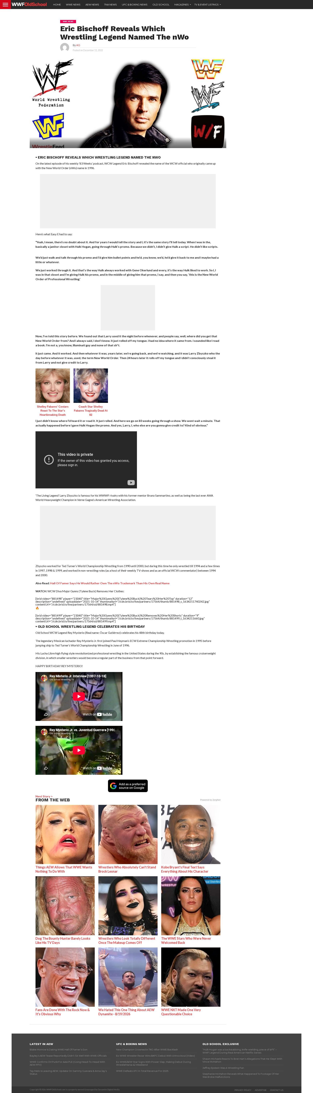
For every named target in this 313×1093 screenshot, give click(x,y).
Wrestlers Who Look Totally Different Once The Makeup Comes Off (126, 940)
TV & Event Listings (206, 4)
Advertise (260, 1090)
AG (78, 45)
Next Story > (44, 796)
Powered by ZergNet (210, 800)
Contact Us (276, 1090)
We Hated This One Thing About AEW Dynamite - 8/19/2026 (126, 1012)
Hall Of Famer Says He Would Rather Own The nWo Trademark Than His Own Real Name (110, 583)
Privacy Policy (243, 1090)
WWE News (73, 4)
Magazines (181, 4)
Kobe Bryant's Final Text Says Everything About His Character (184, 869)
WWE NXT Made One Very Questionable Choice (181, 1012)
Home (57, 4)
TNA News (110, 4)
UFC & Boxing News (134, 4)
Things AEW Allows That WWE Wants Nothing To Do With (64, 869)
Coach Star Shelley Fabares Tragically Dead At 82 (91, 410)
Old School (161, 4)
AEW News (92, 4)
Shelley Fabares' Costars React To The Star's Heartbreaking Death (52, 410)
